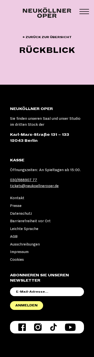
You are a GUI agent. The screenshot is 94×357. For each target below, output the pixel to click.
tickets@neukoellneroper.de (34, 186)
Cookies (17, 260)
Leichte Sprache (24, 229)
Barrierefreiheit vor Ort (30, 221)
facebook (22, 327)
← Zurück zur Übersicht (47, 37)
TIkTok (53, 327)
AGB (14, 236)
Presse (16, 206)
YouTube (70, 327)
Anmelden (26, 305)
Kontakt (17, 198)
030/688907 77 (23, 180)
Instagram (38, 327)
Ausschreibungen (25, 244)
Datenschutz (21, 213)
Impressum (19, 252)
